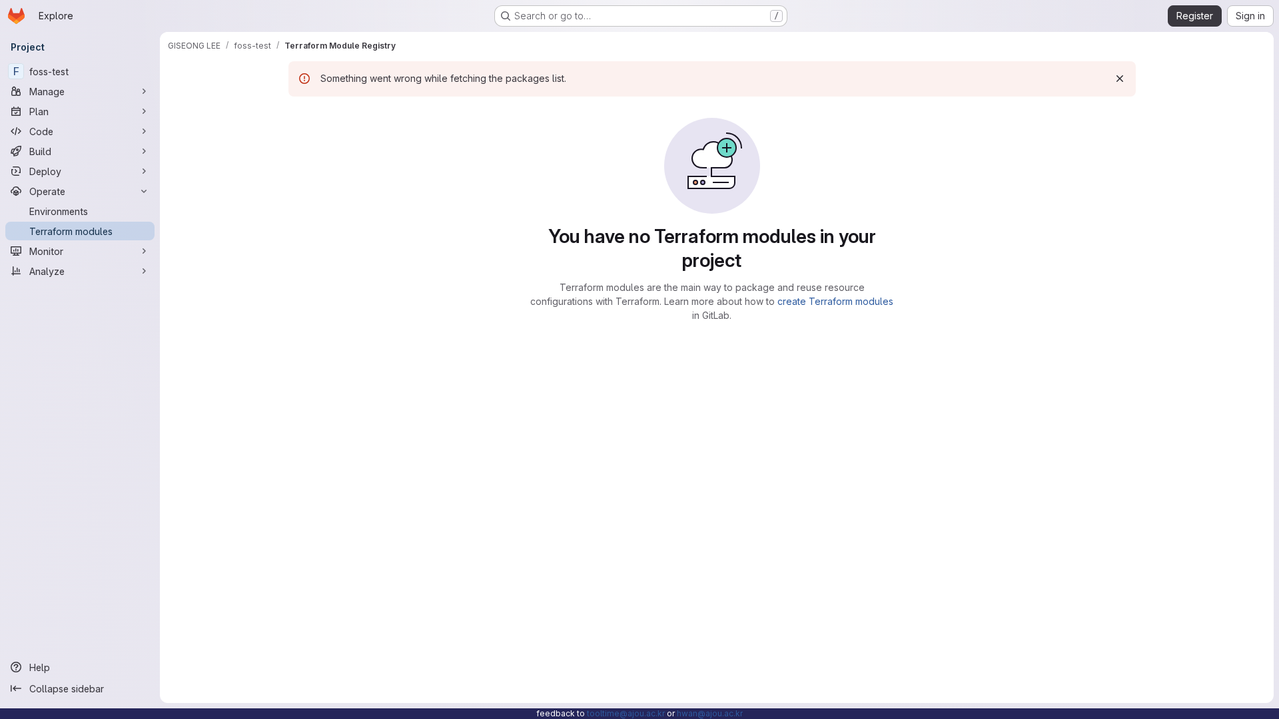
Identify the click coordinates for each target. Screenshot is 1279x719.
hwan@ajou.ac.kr (710, 713)
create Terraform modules (835, 301)
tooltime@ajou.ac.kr (626, 713)
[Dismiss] (1120, 79)
